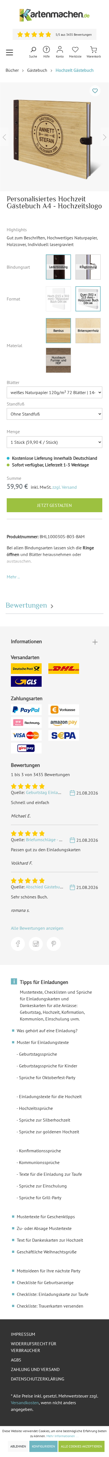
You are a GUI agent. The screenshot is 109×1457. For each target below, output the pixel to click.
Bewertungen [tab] (27, 605)
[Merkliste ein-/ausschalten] (95, 90)
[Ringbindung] (88, 267)
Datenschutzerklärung (37, 1379)
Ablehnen (18, 1446)
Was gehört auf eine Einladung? (47, 1030)
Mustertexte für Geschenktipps (46, 1216)
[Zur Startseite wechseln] (54, 15)
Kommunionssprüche (39, 1162)
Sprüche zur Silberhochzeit (44, 1120)
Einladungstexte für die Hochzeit (50, 1096)
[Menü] (9, 52)
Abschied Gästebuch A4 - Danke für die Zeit (66, 887)
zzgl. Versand (64, 487)
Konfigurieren (43, 1446)
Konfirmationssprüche (40, 1150)
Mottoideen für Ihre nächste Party (48, 1271)
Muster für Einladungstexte (43, 1042)
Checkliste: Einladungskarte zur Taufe (52, 1294)
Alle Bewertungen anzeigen (37, 928)
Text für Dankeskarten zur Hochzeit (50, 1240)
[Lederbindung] (58, 267)
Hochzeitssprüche (36, 1108)
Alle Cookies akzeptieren (81, 1446)
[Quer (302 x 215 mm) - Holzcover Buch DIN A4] (88, 298)
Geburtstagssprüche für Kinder (48, 1066)
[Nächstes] (105, 137)
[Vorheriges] (4, 137)
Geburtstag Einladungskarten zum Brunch (66, 792)
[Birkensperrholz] (88, 330)
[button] (13, 577)
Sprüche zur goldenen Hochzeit (49, 1131)
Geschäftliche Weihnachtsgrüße (47, 1252)
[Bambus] (58, 330)
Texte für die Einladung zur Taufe (50, 1174)
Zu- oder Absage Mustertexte (44, 1228)
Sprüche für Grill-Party (40, 1197)
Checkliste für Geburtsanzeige (45, 1282)
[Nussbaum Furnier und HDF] (58, 360)
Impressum (23, 1334)
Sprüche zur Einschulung (43, 1186)
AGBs (16, 1360)
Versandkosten (25, 1402)
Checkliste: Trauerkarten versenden (50, 1306)
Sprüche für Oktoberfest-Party (47, 1077)
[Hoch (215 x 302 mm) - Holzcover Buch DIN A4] (58, 298)
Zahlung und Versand (35, 1369)
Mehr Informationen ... (62, 1436)
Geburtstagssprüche (38, 1054)
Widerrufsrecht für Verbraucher (33, 1347)
